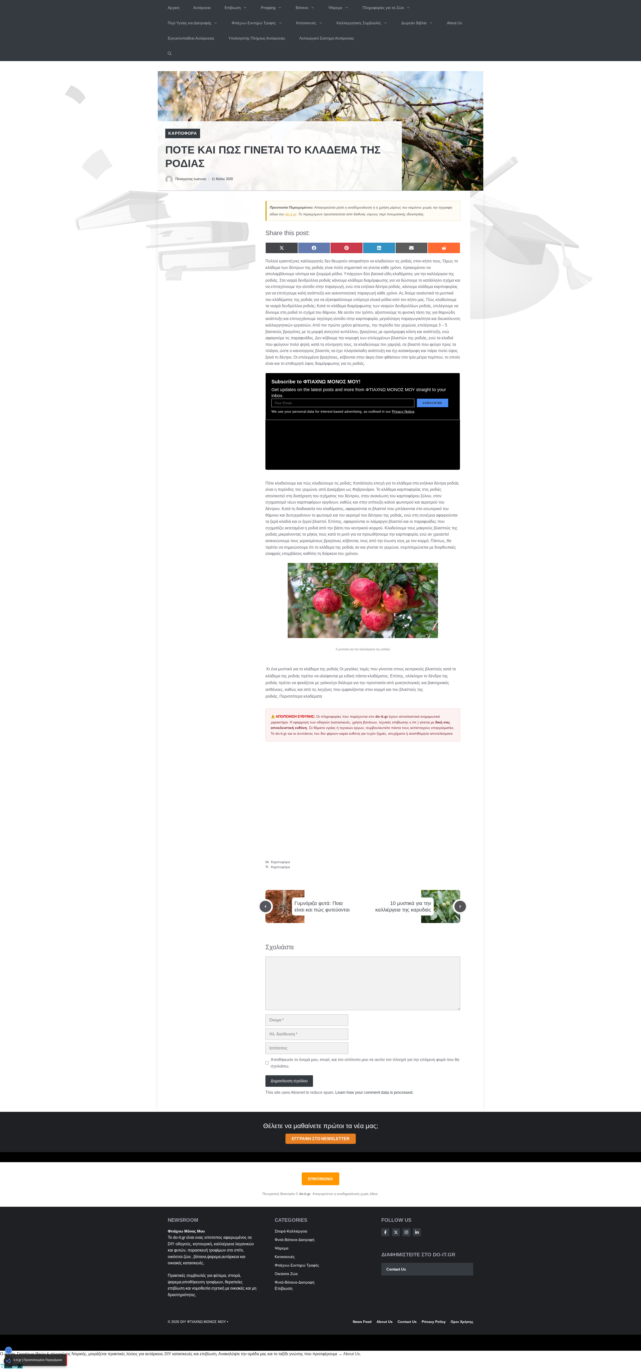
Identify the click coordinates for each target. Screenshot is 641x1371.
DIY (171, 1244)
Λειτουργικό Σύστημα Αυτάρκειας (326, 38)
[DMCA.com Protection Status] (11, 1367)
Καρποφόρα (182, 133)
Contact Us (396, 1269)
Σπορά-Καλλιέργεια (291, 1231)
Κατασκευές (306, 23)
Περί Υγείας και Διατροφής (189, 23)
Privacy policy (434, 1322)
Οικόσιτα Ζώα (286, 1274)
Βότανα (302, 8)
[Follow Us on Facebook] (385, 1232)
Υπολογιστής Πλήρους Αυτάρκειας (256, 38)
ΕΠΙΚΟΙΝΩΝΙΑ (320, 1179)
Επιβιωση (233, 8)
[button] (170, 53)
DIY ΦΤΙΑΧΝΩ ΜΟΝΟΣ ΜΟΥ (203, 1322)
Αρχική (173, 8)
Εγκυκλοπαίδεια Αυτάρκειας (191, 38)
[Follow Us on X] (396, 1232)
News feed (362, 1322)
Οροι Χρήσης (462, 1322)
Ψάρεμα (335, 8)
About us (385, 1322)
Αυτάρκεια (202, 8)
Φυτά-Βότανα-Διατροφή (294, 1240)
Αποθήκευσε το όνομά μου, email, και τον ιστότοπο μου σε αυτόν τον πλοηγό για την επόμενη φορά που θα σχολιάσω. (365, 1062)
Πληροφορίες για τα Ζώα (383, 8)
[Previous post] (265, 906)
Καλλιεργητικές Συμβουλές (359, 23)
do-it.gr (290, 214)
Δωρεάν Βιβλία (414, 23)
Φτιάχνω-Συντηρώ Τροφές (254, 23)
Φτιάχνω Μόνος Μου (186, 1231)
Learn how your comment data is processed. (374, 1092)
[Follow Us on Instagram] (406, 1232)
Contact (404, 1322)
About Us (454, 23)
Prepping (268, 8)
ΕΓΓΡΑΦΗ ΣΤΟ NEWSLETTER (321, 1139)
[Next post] (460, 906)
